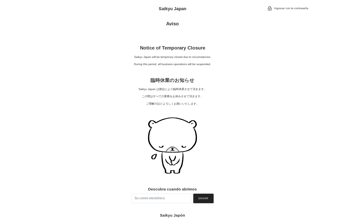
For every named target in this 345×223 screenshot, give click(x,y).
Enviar (203, 198)
